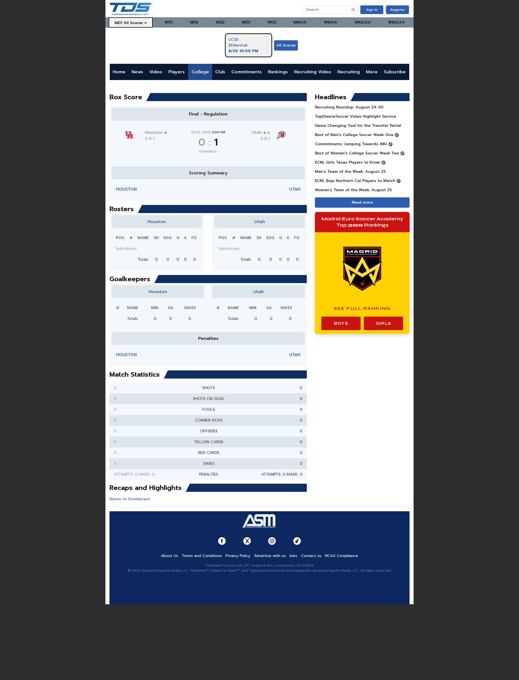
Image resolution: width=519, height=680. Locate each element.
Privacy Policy (237, 556)
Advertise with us (270, 556)
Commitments (246, 72)
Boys (341, 323)
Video (155, 72)
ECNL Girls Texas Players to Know (347, 162)
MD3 (246, 22)
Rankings (278, 72)
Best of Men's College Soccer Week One (354, 135)
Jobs (293, 556)
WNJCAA (396, 22)
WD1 (169, 22)
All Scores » (135, 23)
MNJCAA (363, 22)
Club (220, 72)
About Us (169, 556)
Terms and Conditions (202, 556)
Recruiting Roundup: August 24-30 (349, 107)
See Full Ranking (362, 308)
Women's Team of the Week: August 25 (353, 190)
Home (119, 72)
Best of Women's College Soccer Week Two (357, 153)
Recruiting (348, 72)
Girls (383, 323)
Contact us (311, 556)
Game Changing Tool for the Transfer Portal (358, 125)
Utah (260, 132)
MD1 (118, 23)
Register (397, 9)
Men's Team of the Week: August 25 (350, 171)
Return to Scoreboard (129, 499)
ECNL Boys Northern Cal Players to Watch (355, 181)
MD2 (194, 22)
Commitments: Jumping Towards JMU (351, 144)
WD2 (220, 22)
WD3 (271, 22)
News (137, 72)
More (372, 72)
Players (176, 72)
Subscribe (395, 72)
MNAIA (300, 22)
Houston (156, 132)
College (200, 72)
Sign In (372, 9)
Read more (362, 202)
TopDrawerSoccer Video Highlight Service (355, 116)
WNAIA (330, 22)
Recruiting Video (312, 72)
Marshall (240, 45)
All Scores (286, 45)
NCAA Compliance (341, 556)
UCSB (233, 39)
